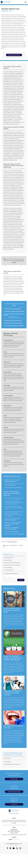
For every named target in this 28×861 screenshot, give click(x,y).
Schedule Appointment (14, 55)
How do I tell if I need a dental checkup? (13, 323)
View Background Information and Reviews (12, 528)
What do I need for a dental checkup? (13, 320)
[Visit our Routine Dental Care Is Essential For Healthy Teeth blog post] (14, 606)
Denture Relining (8, 567)
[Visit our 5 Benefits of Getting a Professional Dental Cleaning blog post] (14, 689)
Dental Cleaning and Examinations (12, 562)
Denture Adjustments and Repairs (12, 565)
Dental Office (7, 761)
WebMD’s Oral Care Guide (14, 487)
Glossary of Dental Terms (10, 481)
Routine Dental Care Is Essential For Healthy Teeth (12, 610)
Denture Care (8, 758)
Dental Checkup (8, 560)
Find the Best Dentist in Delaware (12, 764)
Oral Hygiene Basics (9, 570)
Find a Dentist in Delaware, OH (11, 573)
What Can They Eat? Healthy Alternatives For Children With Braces (12, 658)
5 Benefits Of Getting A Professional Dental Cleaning (12, 693)
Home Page (10, 485)
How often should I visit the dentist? (13, 308)
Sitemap (16, 844)
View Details (15, 531)
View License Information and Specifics (12, 519)
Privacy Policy (12, 844)
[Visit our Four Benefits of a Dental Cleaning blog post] (14, 724)
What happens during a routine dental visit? (15, 311)
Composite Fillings (9, 557)
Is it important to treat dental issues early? (14, 325)
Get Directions (14, 779)
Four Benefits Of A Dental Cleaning (13, 727)
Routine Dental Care (12, 541)
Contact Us (14, 804)
